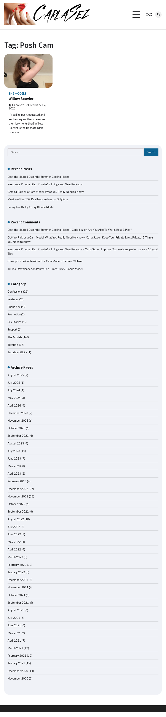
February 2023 (17, 481)
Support (12, 329)
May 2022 (14, 542)
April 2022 (14, 549)
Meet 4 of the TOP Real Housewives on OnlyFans (38, 199)
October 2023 (16, 428)
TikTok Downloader (20, 269)
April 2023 (14, 473)
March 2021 (15, 648)
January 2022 (16, 572)
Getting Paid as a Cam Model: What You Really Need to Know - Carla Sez (53, 237)
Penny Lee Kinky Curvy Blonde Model (31, 207)
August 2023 (16, 443)
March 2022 (15, 557)
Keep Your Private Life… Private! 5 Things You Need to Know (45, 184)
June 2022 (14, 534)
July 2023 (14, 451)
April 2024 (14, 405)
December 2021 (18, 579)
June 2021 (14, 625)
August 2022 (16, 519)
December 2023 (18, 413)
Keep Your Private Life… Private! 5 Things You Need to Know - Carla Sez (52, 249)
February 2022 (17, 564)
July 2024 (14, 390)
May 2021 (14, 633)
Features (13, 299)
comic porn (14, 261)
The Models (17, 93)
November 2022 (18, 496)
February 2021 (17, 655)
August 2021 (16, 610)
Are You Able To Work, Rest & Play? (110, 229)
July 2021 (14, 617)
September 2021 (18, 602)
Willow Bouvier (21, 98)
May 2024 (14, 397)
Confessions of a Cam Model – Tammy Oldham (54, 261)
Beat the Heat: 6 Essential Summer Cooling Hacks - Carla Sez (45, 229)
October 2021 (16, 595)
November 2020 (18, 678)
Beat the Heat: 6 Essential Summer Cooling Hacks (38, 176)
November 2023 (18, 420)
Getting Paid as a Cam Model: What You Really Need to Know (46, 191)
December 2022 (18, 489)
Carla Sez (18, 105)
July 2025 (14, 382)
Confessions (15, 291)
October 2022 (16, 504)
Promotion (14, 314)
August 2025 (16, 375)
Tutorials (13, 344)
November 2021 (18, 587)
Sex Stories (14, 322)
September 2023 (18, 435)
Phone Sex (14, 307)
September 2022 (18, 511)
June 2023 (14, 458)
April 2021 (14, 640)
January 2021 (16, 663)
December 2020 (18, 671)
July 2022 (14, 526)
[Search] (158, 14)
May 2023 (14, 466)
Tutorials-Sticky (17, 352)
